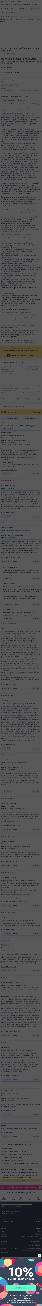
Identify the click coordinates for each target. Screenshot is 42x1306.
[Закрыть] (21, 629)
